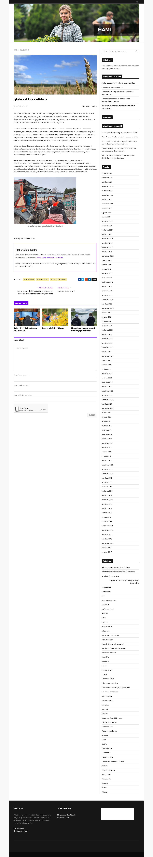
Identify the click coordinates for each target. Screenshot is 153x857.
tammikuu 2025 (107, 247)
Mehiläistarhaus (107, 700)
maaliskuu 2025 (107, 239)
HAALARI (105, 613)
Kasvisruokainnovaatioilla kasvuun (114, 648)
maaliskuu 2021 (107, 443)
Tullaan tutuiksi (107, 757)
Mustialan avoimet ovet (66, 291)
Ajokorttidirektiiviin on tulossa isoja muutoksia (25, 329)
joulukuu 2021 (107, 404)
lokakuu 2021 (106, 413)
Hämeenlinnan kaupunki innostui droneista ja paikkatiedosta (83, 329)
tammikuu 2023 (107, 347)
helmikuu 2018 (107, 534)
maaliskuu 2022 (107, 391)
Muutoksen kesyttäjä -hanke (112, 718)
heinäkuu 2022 (107, 373)
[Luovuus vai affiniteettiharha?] (55, 317)
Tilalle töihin (85, 106)
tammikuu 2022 (107, 400)
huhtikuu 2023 (107, 334)
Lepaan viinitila (107, 670)
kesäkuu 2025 (107, 225)
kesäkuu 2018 (107, 521)
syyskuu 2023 (107, 317)
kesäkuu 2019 (107, 487)
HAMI (104, 618)
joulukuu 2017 (107, 539)
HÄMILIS (105, 622)
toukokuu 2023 (107, 330)
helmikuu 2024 (107, 295)
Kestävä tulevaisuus (109, 653)
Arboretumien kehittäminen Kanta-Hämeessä (118, 572)
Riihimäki (105, 735)
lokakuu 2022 (106, 360)
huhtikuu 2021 (107, 439)
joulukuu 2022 (107, 352)
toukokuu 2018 (107, 526)
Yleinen (94, 106)
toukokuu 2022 (107, 382)
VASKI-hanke (106, 774)
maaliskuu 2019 (107, 500)
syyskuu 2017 (107, 552)
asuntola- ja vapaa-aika (110, 576)
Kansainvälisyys (107, 640)
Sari (17, 106)
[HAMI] (76, 23)
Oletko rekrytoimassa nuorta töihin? (124, 132)
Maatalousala (107, 696)
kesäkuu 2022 (107, 378)
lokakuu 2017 (106, 547)
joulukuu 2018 (107, 508)
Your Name (22, 375)
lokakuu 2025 (106, 208)
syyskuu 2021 (107, 417)
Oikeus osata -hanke (109, 722)
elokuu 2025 (106, 217)
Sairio (104, 740)
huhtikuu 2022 (107, 386)
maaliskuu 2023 (107, 339)
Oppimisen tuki (107, 727)
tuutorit (104, 766)
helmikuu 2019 (107, 504)
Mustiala (105, 714)
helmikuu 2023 (107, 343)
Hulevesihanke (107, 626)
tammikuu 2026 (107, 195)
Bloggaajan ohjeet (20, 831)
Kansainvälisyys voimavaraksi (112, 644)
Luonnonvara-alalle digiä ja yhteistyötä (116, 687)
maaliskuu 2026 (107, 186)
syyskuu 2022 (107, 365)
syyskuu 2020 (107, 452)
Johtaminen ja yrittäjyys (110, 635)
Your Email (21, 385)
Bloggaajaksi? (19, 828)
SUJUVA (104, 744)
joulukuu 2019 (107, 478)
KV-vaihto (105, 661)
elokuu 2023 (106, 321)
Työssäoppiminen (108, 770)
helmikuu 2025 (107, 243)
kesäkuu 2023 (107, 326)
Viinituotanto (106, 779)
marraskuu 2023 (108, 308)
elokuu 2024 (106, 269)
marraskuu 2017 (108, 543)
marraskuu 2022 (108, 356)
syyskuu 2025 (107, 212)
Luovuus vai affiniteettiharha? (53, 328)
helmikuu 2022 (107, 395)
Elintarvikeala (106, 592)
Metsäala (105, 709)
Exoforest (105, 605)
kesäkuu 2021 (107, 430)
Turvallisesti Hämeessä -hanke (113, 761)
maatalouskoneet (29, 279)
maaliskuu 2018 (107, 530)
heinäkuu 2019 (107, 482)
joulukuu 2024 (107, 252)
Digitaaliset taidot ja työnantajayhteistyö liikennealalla (124, 581)
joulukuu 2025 (107, 199)
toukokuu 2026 (107, 178)
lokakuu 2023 (106, 313)
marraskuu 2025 (108, 204)
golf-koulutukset (108, 609)
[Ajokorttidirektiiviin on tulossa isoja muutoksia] (27, 317)
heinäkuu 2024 (107, 273)
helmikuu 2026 (107, 191)
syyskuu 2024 (107, 265)
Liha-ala (105, 674)
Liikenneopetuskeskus (110, 683)
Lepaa (104, 666)
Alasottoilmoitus (63, 817)
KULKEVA (105, 657)
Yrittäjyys (105, 792)
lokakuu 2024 (106, 260)
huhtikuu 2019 (107, 495)
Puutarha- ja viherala (109, 731)
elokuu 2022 (106, 369)
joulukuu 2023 (107, 304)
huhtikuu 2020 (107, 460)
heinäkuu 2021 (107, 426)
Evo (103, 596)
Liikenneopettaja (108, 679)
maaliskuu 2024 (107, 291)
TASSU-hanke (107, 748)
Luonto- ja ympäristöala (110, 692)
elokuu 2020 (106, 456)
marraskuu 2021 (108, 408)
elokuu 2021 (106, 421)
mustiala (53, 279)
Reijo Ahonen (107, 137)
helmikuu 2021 (107, 447)
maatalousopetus (42, 279)
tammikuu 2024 (107, 299)
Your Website (22, 395)
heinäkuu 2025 (107, 221)
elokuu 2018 (106, 517)
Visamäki (105, 783)
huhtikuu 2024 (107, 286)
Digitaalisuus (106, 587)
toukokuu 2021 (107, 434)
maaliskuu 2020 (107, 465)
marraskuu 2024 (108, 256)
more (94, 279)
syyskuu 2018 (107, 513)
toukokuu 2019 (107, 491)
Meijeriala (105, 705)
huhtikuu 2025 (107, 234)
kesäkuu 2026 (107, 173)
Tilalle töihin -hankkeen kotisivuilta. (50, 258)
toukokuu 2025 (107, 230)
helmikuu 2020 (107, 469)
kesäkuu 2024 (107, 278)
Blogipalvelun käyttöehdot (66, 815)
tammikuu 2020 (107, 474)
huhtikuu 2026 (107, 182)
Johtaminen (106, 631)
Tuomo (104, 148)
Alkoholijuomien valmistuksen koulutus (116, 567)
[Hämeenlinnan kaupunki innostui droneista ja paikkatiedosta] (84, 317)
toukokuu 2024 (107, 282)
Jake (103, 155)
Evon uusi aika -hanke (109, 600)
